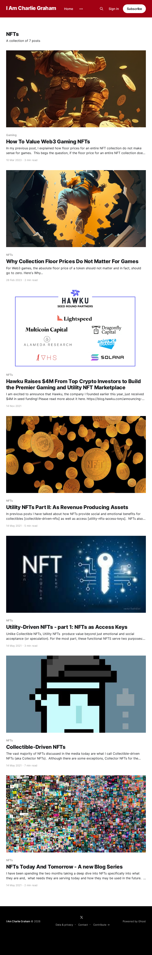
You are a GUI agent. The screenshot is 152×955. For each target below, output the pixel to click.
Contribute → (101, 924)
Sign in (114, 9)
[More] (81, 9)
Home (68, 9)
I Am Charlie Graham (31, 8)
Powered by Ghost (134, 921)
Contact (83, 924)
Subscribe (134, 9)
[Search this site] (101, 9)
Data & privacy (64, 924)
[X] (81, 917)
